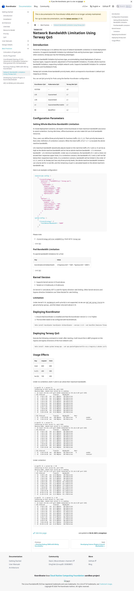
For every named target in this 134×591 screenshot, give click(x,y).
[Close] (131, 1)
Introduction (7, 16)
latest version (72, 18)
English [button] (95, 6)
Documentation (25, 6)
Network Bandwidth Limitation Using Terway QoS (14, 73)
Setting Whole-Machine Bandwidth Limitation (120, 21)
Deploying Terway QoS (119, 37)
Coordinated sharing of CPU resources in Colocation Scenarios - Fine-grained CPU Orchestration (15, 61)
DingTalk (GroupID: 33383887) (60, 564)
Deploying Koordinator (119, 34)
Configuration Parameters (120, 17)
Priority (6, 34)
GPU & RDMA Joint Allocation (13, 83)
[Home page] (35, 25)
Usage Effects (116, 41)
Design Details (7, 45)
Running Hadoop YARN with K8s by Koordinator (15, 68)
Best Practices (7, 49)
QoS (4, 37)
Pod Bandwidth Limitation (121, 25)
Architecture (6, 23)
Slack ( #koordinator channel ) (61, 561)
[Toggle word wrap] (100, 325)
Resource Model (9, 30)
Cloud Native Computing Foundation (67, 575)
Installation (7, 19)
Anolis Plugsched (9, 56)
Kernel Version (116, 28)
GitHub (80, 1)
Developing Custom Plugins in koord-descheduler (14, 79)
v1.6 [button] (84, 6)
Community (44, 6)
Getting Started (7, 12)
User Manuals (7, 41)
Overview (6, 27)
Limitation (116, 31)
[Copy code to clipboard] (104, 176)
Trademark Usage (106, 584)
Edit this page (41, 533)
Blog (36, 6)
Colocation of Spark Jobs (12, 52)
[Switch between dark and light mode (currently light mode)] (113, 6)
